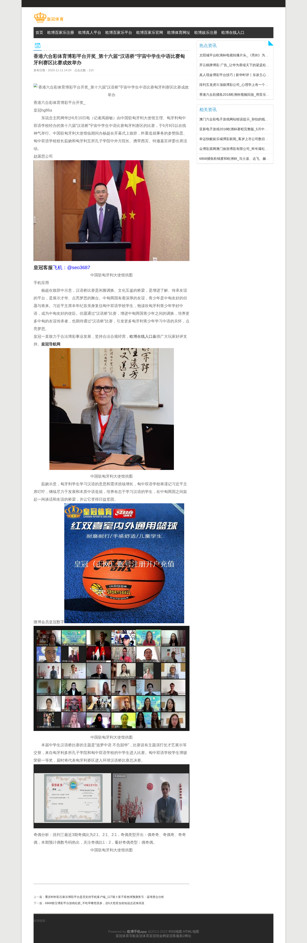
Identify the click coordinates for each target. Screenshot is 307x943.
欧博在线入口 (141, 336)
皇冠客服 (172, 936)
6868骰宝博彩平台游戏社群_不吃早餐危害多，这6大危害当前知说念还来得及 (94, 903)
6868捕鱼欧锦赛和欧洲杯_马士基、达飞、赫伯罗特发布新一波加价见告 (252, 158)
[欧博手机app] (49, 23)
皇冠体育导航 (126, 936)
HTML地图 (191, 931)
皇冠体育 (142, 936)
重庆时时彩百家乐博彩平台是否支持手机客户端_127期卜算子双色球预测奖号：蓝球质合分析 (104, 897)
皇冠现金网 (157, 936)
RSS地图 (175, 931)
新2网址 (185, 936)
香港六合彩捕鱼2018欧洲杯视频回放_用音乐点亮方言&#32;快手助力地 (252, 94)
